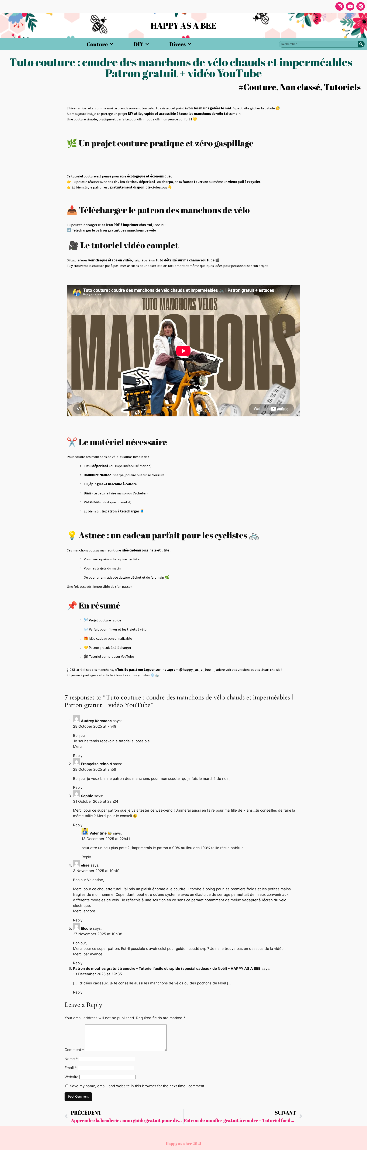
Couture (97, 44)
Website (71, 1077)
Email (71, 1068)
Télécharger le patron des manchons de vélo (164, 210)
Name (71, 1059)
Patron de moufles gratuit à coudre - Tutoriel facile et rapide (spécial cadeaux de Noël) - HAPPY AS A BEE (166, 968)
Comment (74, 1050)
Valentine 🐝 (100, 833)
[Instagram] (339, 6)
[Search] (361, 44)
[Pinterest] (360, 6)
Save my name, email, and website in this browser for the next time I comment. (137, 1086)
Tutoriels (342, 87)
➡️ (111, 230)
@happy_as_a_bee (195, 669)
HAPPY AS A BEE (183, 25)
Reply (77, 756)
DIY (138, 44)
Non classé (300, 87)
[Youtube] (350, 6)
